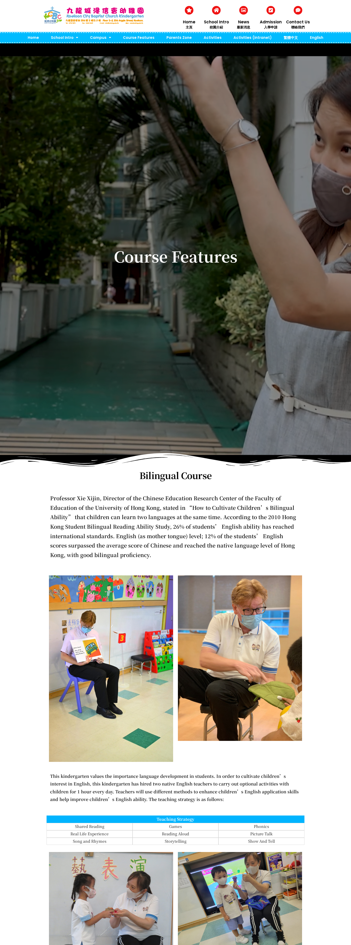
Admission (271, 22)
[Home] (189, 10)
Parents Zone (179, 37)
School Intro (216, 22)
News (243, 22)
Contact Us (298, 22)
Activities (213, 37)
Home (189, 22)
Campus (98, 37)
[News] (243, 10)
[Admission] (270, 10)
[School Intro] (216, 10)
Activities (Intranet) (253, 37)
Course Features (138, 37)
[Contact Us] (298, 10)
